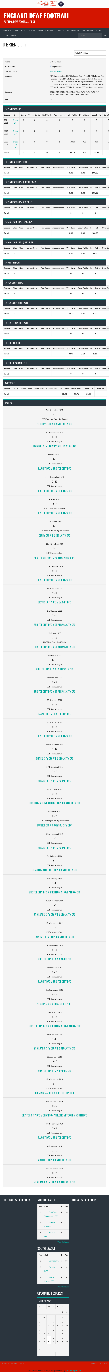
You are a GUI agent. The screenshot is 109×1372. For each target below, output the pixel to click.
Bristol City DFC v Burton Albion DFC (54, 558)
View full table (63, 1242)
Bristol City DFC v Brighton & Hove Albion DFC (54, 892)
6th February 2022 (54, 678)
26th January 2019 (54, 1034)
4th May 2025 (54, 499)
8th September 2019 (54, 990)
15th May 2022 (54, 633)
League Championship (46, 30)
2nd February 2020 (54, 856)
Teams (98, 30)
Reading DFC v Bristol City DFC (54, 1160)
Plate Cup (75, 30)
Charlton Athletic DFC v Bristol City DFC (54, 870)
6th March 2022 (54, 655)
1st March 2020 (54, 811)
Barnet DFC (54, 1261)
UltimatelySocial (73, 1370)
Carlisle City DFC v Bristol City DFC (54, 937)
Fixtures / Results (27, 30)
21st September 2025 (54, 477)
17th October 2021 (54, 767)
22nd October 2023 (54, 544)
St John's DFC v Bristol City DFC (54, 1004)
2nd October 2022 (54, 611)
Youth (13, 35)
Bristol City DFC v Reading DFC (54, 959)
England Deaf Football (37, 15)
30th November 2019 (54, 901)
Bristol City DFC (56, 71)
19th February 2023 (54, 566)
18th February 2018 (54, 1124)
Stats (15, 30)
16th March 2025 (54, 521)
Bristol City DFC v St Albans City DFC (54, 625)
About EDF (7, 30)
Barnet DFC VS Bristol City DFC (54, 825)
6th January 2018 (54, 1146)
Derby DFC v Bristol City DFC (54, 535)
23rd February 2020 (54, 834)
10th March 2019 (54, 1012)
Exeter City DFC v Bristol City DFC (54, 758)
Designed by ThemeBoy (98, 1363)
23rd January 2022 (54, 700)
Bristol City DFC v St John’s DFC (54, 491)
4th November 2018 (54, 1101)
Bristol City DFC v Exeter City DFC (54, 669)
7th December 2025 (54, 410)
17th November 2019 (54, 923)
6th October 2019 (54, 968)
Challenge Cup (63, 30)
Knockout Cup (87, 30)
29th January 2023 (54, 588)
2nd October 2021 (54, 789)
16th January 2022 (54, 722)
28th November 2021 (54, 745)
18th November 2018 (54, 1079)
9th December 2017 (54, 1168)
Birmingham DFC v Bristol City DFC (54, 1093)
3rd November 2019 (54, 945)
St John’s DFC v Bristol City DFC (54, 424)
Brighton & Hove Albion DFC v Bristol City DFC (54, 803)
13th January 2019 (54, 1057)
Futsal (5, 35)
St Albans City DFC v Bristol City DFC (54, 914)
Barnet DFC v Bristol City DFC (54, 468)
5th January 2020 (54, 878)
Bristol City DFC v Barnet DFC (54, 602)
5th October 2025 (54, 455)
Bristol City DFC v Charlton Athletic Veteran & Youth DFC (54, 1115)
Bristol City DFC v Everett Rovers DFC (54, 446)
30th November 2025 (54, 432)
